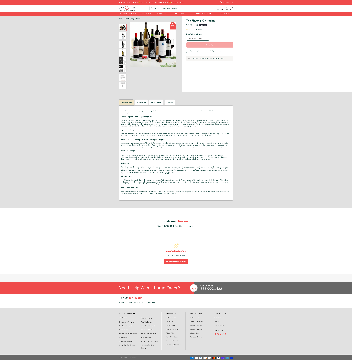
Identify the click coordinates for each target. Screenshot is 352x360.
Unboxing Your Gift (196, 325)
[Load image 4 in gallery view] (122, 52)
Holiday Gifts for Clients (148, 334)
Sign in (216, 322)
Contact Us (169, 322)
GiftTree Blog (194, 333)
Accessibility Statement (173, 345)
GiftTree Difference (196, 322)
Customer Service (171, 318)
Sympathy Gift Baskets (126, 341)
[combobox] (176, 8)
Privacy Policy (170, 333)
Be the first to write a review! (176, 261)
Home (121, 18)
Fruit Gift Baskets (146, 322)
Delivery (170, 102)
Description (141, 102)
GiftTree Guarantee (196, 329)
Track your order (219, 325)
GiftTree (125, 357)
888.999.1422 (211, 288)
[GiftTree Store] (127, 8)
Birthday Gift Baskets (126, 326)
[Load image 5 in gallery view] (122, 60)
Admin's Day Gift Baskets (127, 345)
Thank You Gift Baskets (148, 326)
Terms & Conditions (172, 337)
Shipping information (172, 329)
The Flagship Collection (133, 18)
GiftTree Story (194, 318)
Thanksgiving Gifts (124, 337)
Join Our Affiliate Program (174, 341)
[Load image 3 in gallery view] (122, 44)
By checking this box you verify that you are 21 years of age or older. (210, 52)
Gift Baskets (123, 318)
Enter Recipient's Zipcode (194, 34)
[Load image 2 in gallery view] (122, 36)
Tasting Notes (156, 102)
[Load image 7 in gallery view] (122, 77)
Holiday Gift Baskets (147, 330)
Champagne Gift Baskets (126, 322)
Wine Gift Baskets (146, 318)
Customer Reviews (196, 337)
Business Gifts (123, 330)
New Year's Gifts (146, 337)
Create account (219, 318)
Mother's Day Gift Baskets (149, 341)
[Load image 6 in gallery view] (122, 69)
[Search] (151, 8)
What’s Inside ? (126, 102)
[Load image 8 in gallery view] (122, 85)
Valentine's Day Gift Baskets (147, 346)
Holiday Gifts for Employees (128, 334)
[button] (162, 14)
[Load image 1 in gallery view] (122, 27)
